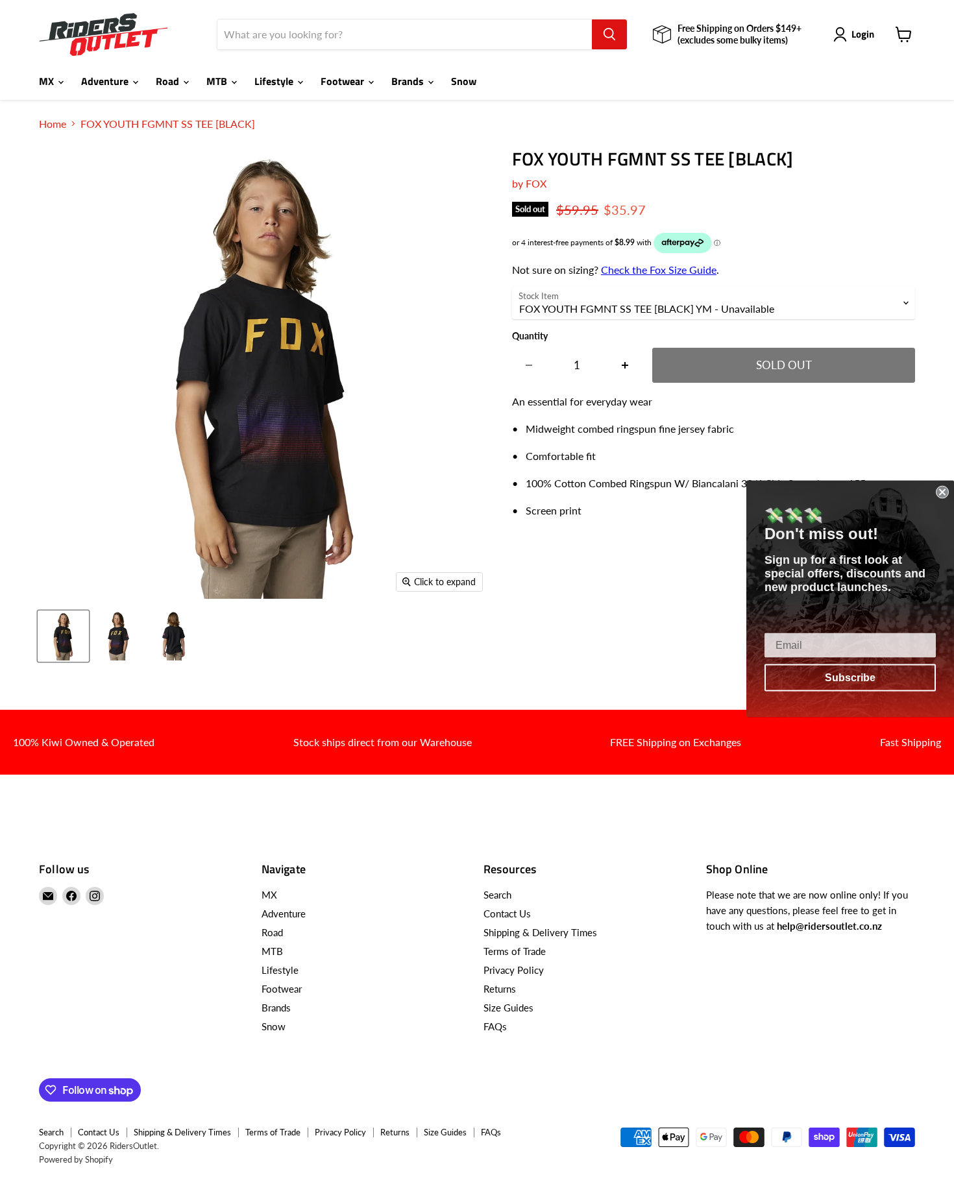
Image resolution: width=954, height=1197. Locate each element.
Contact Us (507, 913)
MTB (218, 81)
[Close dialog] (942, 491)
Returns (499, 989)
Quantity (530, 336)
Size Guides (508, 1007)
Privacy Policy (513, 970)
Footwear (344, 81)
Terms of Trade (514, 951)
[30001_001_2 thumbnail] (118, 636)
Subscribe (850, 677)
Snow (463, 81)
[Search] (609, 34)
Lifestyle (275, 81)
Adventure (106, 81)
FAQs (495, 1026)
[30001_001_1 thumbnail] (63, 636)
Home (52, 124)
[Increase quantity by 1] (625, 365)
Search (497, 895)
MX (47, 81)
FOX (536, 183)
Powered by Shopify (76, 1159)
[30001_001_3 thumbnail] (173, 636)
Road (169, 81)
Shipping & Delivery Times (540, 932)
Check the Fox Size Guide (658, 269)
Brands (408, 81)
